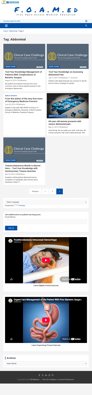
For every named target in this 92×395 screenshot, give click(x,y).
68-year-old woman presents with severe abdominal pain (64, 122)
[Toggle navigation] (6, 25)
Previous (35, 191)
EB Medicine (22, 80)
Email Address (10, 217)
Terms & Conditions (49, 379)
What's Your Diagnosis (57, 116)
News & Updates (11, 96)
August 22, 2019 (11, 80)
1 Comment (73, 78)
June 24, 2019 (10, 104)
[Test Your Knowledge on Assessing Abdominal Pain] (68, 56)
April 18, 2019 (10, 174)
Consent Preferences (66, 379)
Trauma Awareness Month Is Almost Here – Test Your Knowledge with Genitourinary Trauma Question (22, 168)
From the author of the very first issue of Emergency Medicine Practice (24, 100)
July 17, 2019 (53, 78)
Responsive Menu (86, 21)
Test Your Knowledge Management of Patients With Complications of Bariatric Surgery (23, 75)
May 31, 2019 (53, 127)
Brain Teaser (11, 66)
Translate (21, 206)
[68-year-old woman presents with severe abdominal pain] (68, 105)
